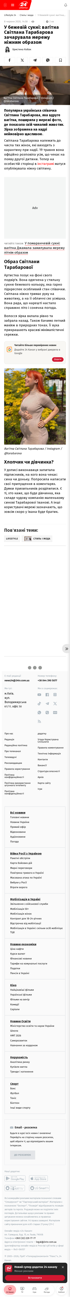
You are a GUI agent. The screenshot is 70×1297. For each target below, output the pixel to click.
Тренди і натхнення (21, 1071)
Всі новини (17, 812)
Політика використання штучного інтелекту (17, 784)
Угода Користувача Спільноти (48, 740)
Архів (40, 777)
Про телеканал (12, 751)
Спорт (14, 1084)
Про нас (8, 734)
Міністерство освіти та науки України (32, 1025)
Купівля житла (18, 1066)
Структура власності (49, 771)
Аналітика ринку (20, 1062)
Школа (14, 1030)
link (39, 694)
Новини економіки (23, 944)
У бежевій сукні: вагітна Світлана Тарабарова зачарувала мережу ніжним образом (51, 15)
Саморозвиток (18, 1040)
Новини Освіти (20, 1021)
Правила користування (17, 769)
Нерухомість (19, 1057)
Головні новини (19, 817)
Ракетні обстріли (20, 858)
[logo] (23, 5)
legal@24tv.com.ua (46, 1242)
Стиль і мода (27, 15)
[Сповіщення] (65, 5)
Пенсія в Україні (19, 973)
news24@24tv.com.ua (16, 680)
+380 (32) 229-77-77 (25, 1238)
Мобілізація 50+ (19, 908)
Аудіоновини (17, 836)
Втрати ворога (18, 887)
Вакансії (42, 765)
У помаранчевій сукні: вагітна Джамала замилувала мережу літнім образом (34, 248)
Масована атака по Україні (26, 877)
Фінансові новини (21, 958)
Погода (14, 841)
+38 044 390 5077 (47, 680)
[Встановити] (35, 1273)
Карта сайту (44, 783)
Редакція (9, 739)
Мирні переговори (21, 868)
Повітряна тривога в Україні (27, 872)
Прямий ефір (18, 826)
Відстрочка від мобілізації (25, 923)
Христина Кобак (21, 49)
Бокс (13, 1088)
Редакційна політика (15, 745)
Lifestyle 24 (10, 15)
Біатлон (14, 1102)
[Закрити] (63, 1267)
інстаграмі (46, 164)
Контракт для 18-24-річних (25, 918)
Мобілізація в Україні (25, 899)
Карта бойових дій (21, 863)
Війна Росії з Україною (26, 853)
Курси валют (17, 953)
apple (39, 1179)
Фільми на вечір (19, 999)
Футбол (14, 1093)
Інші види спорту (20, 1107)
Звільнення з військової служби (29, 904)
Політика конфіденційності (14, 776)
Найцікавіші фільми (22, 989)
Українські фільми (21, 994)
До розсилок (22, 1155)
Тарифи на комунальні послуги (28, 963)
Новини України (19, 822)
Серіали (15, 1009)
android (14, 1179)
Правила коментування (51, 748)
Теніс (13, 1098)
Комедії (14, 1004)
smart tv (14, 1188)
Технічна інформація (49, 754)
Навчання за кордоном (24, 1045)
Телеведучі (10, 757)
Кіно (13, 985)
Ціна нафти (17, 948)
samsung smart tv (39, 1188)
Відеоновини (18, 831)
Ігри (40, 789)
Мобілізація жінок (21, 913)
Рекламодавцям (13, 763)
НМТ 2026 (15, 1035)
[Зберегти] (60, 60)
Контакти (43, 759)
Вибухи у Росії (18, 882)
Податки (15, 968)
